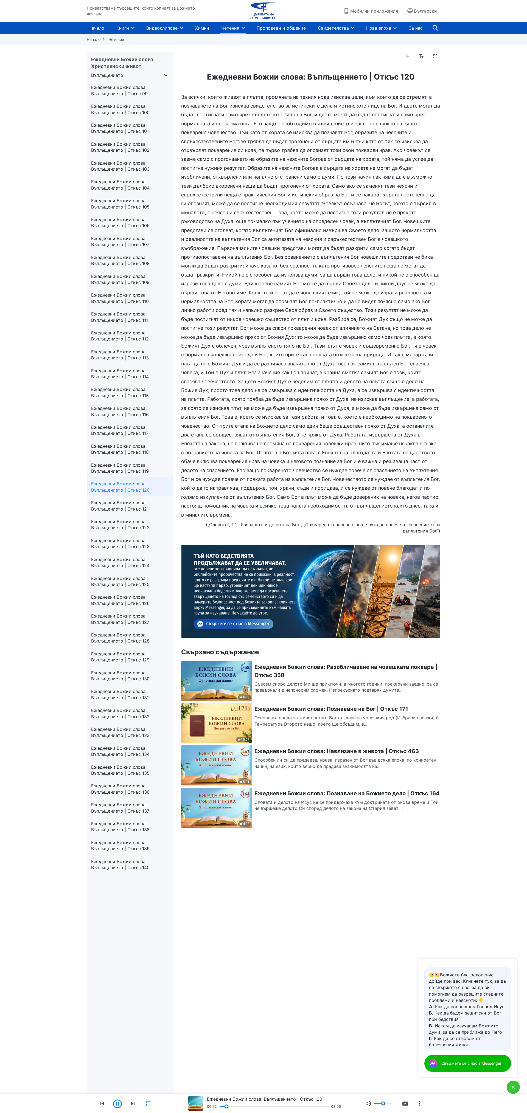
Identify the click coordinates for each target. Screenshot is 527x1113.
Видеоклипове (162, 28)
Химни (202, 28)
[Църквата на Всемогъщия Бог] (263, 11)
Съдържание (198, 56)
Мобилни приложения (374, 11)
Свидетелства (333, 28)
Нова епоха (378, 28)
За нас (416, 28)
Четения (230, 28)
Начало (96, 28)
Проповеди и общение (281, 28)
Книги (122, 28)
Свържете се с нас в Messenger (471, 1063)
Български (425, 11)
